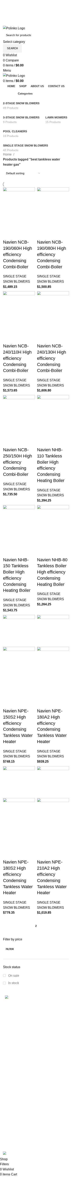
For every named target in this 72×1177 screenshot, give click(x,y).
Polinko (19, 1148)
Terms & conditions (16, 1086)
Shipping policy (14, 1079)
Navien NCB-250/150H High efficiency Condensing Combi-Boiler (17, 462)
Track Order (11, 1121)
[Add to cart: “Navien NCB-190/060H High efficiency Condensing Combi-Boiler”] (8, 224)
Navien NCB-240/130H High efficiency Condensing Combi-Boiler (51, 358)
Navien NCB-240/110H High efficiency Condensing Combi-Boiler (17, 358)
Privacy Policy (13, 1101)
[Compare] (30, 224)
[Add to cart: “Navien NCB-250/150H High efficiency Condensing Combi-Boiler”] (8, 432)
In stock (13, 983)
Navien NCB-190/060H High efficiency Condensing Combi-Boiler (17, 254)
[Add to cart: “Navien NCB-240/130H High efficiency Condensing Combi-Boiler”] (42, 328)
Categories (25, 93)
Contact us (10, 1136)
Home (7, 154)
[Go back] (8, 93)
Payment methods (16, 1114)
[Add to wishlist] (8, 234)
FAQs (7, 1129)
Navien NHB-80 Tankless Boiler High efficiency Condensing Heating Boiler (52, 572)
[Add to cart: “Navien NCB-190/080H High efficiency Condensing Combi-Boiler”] (42, 224)
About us (9, 1144)
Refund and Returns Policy (22, 1093)
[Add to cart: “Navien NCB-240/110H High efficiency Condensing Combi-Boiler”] (8, 328)
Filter (10, 949)
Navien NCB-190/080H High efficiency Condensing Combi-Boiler (51, 254)
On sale (13, 975)
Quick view (19, 224)
